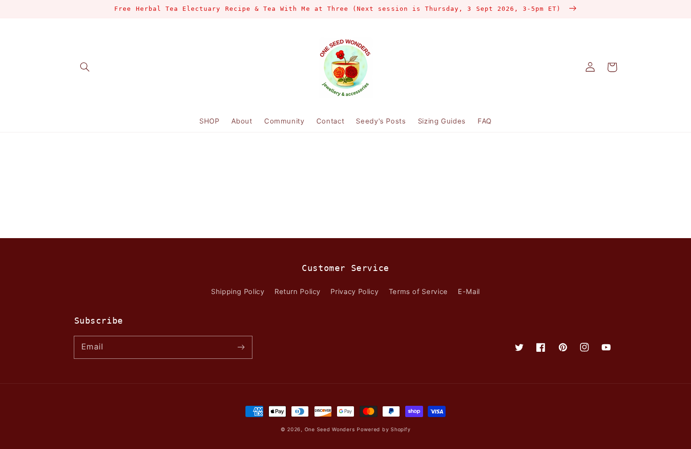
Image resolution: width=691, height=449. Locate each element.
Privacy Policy (354, 291)
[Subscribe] (240, 347)
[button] (85, 67)
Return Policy (298, 291)
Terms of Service (418, 291)
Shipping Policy (237, 291)
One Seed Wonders (330, 429)
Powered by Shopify (383, 429)
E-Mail (469, 291)
